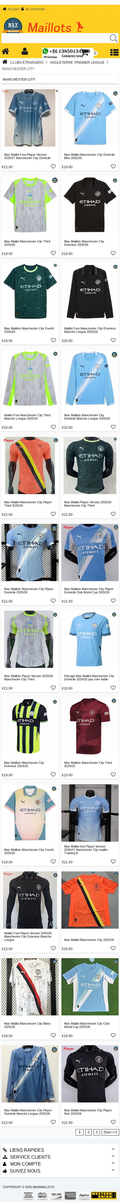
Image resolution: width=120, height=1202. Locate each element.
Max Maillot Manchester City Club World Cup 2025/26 (86, 1025)
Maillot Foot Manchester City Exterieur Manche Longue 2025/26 (90, 330)
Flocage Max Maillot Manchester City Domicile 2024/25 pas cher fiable (89, 677)
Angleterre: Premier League (77, 63)
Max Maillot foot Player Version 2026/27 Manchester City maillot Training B (85, 850)
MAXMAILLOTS (43, 1187)
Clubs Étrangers (27, 63)
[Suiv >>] (110, 1132)
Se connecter (35, 9)
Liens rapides (27, 1150)
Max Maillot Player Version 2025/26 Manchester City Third (87, 503)
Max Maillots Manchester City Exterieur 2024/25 (24, 764)
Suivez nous (25, 1171)
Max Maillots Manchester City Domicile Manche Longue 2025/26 (87, 416)
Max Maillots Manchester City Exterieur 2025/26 (84, 243)
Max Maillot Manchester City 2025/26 (89, 939)
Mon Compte (25, 1164)
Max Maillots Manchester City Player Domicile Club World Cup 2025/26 (89, 590)
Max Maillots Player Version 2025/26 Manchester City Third (28, 677)
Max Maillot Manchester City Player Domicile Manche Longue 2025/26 (28, 1112)
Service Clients (30, 1157)
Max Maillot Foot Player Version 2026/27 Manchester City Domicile (27, 156)
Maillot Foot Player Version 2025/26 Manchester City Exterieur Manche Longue (28, 936)
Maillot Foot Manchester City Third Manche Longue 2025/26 (27, 416)
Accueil (13, 9)
